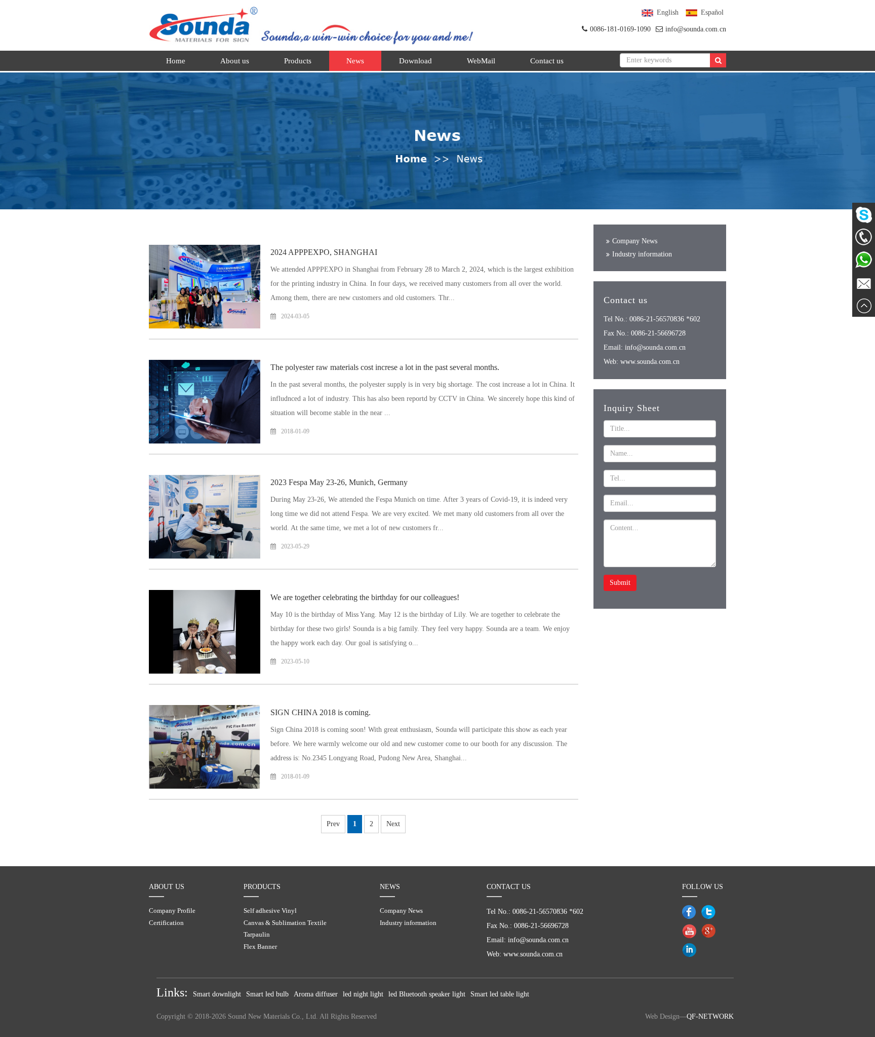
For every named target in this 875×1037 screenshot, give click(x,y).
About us (234, 61)
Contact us (547, 61)
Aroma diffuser (316, 994)
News (355, 61)
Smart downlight (217, 994)
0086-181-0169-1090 (620, 29)
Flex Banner (260, 946)
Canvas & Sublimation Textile (285, 923)
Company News (634, 241)
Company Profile (172, 910)
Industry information (642, 254)
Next (393, 824)
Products (297, 61)
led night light (363, 994)
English (668, 12)
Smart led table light (499, 994)
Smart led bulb (267, 994)
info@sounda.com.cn (695, 29)
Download (415, 61)
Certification (166, 923)
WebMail (481, 61)
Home (175, 61)
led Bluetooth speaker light (426, 994)
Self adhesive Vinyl (270, 910)
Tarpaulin (257, 934)
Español (712, 12)
